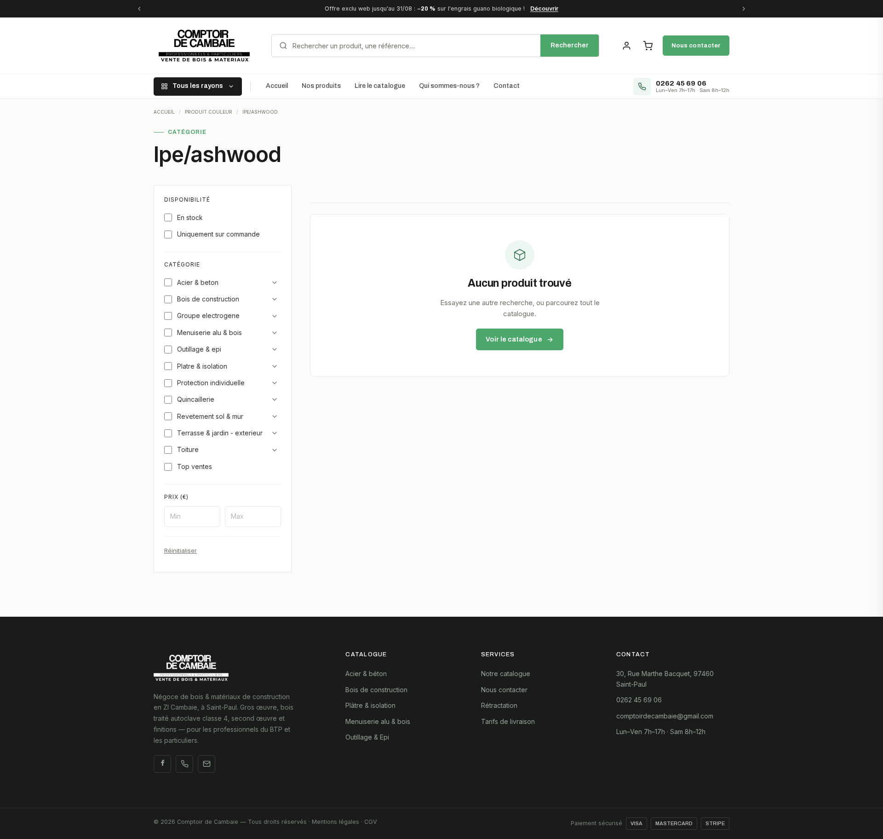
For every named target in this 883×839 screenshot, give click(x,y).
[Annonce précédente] (139, 9)
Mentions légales (335, 821)
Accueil (277, 85)
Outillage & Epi (367, 737)
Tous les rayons (197, 85)
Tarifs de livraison (508, 721)
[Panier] (647, 45)
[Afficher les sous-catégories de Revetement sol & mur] (274, 416)
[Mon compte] (626, 45)
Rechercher (569, 45)
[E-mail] (206, 764)
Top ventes (194, 466)
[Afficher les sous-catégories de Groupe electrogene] (274, 316)
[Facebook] (162, 764)
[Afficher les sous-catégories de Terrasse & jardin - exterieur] (274, 433)
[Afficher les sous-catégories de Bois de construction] (274, 299)
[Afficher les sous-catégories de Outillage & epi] (274, 349)
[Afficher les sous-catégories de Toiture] (274, 450)
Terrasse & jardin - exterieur (220, 433)
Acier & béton (366, 673)
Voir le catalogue (514, 339)
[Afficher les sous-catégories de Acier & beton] (274, 282)
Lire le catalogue (380, 85)
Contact (506, 85)
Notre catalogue (505, 673)
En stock (190, 217)
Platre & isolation (202, 366)
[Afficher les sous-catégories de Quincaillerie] (274, 399)
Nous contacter (696, 45)
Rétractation (499, 705)
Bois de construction (208, 299)
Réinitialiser (180, 550)
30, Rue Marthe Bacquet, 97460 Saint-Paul (665, 679)
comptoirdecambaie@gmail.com (664, 716)
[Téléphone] (184, 764)
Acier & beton (197, 282)
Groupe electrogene (208, 315)
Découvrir (544, 8)
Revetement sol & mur (210, 416)
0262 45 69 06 (639, 700)
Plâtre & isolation (370, 705)
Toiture (188, 449)
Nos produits (321, 85)
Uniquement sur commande (218, 234)
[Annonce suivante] (744, 9)
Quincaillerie (195, 399)
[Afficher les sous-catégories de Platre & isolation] (274, 366)
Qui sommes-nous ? (449, 85)
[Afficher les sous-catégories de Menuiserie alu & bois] (274, 332)
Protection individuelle (211, 383)
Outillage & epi (199, 349)
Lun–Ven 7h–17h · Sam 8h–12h (660, 731)
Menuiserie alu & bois (209, 332)
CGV (370, 821)
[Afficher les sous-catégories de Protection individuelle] (274, 382)
